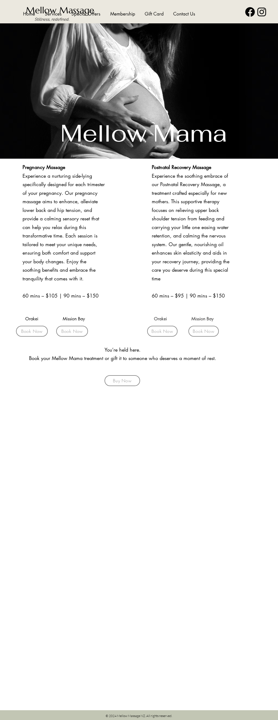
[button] (51, 13)
